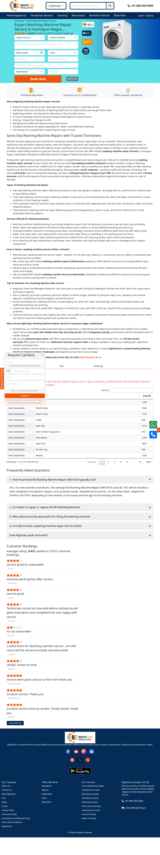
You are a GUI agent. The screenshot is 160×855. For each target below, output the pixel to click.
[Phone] (153, 434)
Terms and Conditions (12, 822)
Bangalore (46, 786)
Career (5, 806)
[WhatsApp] (153, 424)
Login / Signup (145, 15)
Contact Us (7, 790)
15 (140, 461)
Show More (14, 723)
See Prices (72, 78)
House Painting (89, 814)
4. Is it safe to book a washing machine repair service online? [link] (46, 526)
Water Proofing (89, 818)
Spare (40, 395)
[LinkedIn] (92, 751)
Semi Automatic (16, 408)
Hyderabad (47, 794)
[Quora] (88, 759)
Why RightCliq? (8, 794)
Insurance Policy (9, 814)
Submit (24, 395)
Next (148, 461)
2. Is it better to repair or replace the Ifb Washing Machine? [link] (45, 507)
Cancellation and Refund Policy (16, 818)
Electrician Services (90, 794)
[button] (17, 15)
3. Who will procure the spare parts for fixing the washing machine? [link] (50, 516)
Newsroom (7, 826)
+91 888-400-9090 (141, 5)
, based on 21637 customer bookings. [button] (51, 33)
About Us (6, 786)
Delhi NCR (46, 802)
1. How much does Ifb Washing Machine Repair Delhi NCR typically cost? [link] (53, 479)
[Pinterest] (72, 759)
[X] (80, 759)
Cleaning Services (90, 802)
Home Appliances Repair (93, 786)
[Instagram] (84, 751)
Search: (105, 390)
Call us (97, 357)
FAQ (4, 798)
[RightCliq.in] (22, 5)
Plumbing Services (90, 798)
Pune (44, 798)
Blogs (4, 802)
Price (146, 395)
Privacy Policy (8, 810)
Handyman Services (91, 790)
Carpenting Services (91, 810)
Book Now (38, 79)
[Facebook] (68, 751)
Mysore (45, 790)
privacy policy (35, 402)
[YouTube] (76, 751)
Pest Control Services (91, 806)
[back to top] (152, 841)
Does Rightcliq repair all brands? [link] (29, 535)
